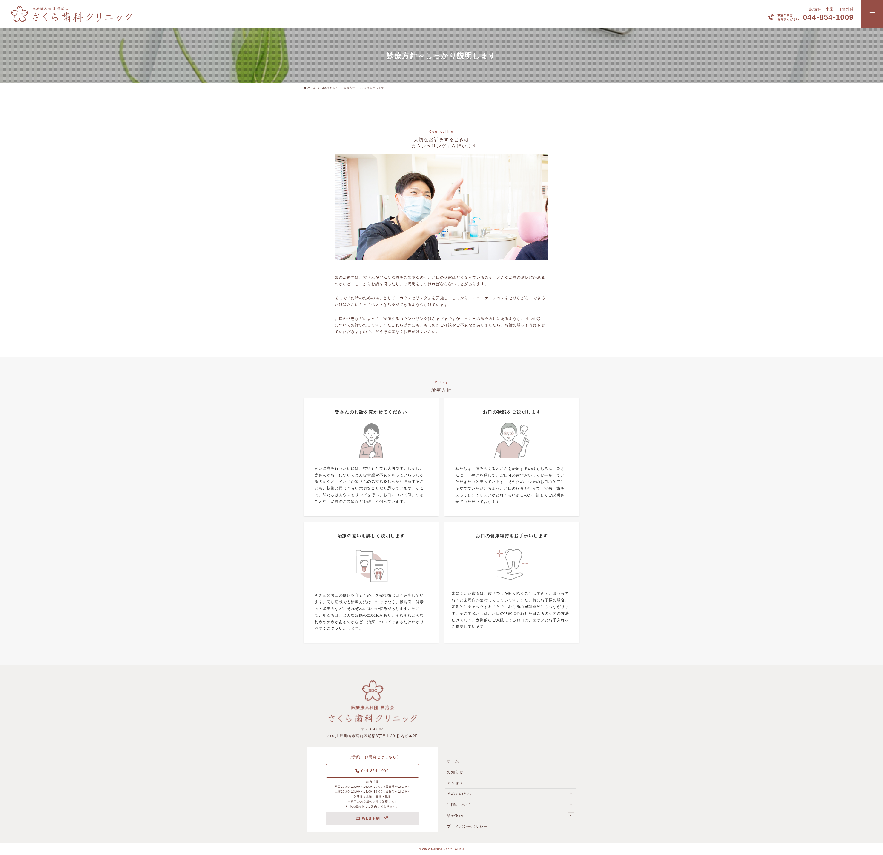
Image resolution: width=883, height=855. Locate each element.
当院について (459, 805)
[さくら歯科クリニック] (74, 14)
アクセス (455, 783)
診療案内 (455, 816)
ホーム (453, 761)
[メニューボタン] (872, 14)
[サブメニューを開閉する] (571, 794)
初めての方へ (459, 794)
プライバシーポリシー (467, 826)
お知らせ (455, 772)
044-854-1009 (828, 17)
